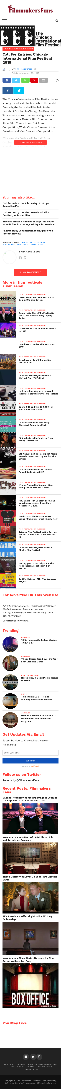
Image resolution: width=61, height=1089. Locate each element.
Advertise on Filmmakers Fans (42, 1064)
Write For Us (17, 1067)
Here (11, 620)
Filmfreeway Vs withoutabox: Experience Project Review (28, 232)
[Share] (8, 90)
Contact (31, 1067)
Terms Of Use (31, 1070)
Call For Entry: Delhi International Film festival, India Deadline (26, 214)
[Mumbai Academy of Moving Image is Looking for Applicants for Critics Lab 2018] (30, 833)
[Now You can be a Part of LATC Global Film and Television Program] (30, 873)
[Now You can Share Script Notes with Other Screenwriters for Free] (30, 1007)
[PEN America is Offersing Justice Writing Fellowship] (30, 954)
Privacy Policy (45, 1067)
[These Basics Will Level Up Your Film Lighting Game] (30, 912)
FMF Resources (23, 69)
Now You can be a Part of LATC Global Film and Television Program (28, 839)
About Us (8, 1064)
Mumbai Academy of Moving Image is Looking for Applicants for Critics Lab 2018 (30, 799)
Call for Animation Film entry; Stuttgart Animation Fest (27, 205)
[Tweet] (18, 90)
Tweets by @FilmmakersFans (21, 780)
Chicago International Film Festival (24, 243)
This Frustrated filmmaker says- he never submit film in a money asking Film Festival (29, 223)
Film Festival (37, 245)
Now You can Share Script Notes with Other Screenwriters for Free (29, 959)
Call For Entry (28, 242)
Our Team (20, 1064)
